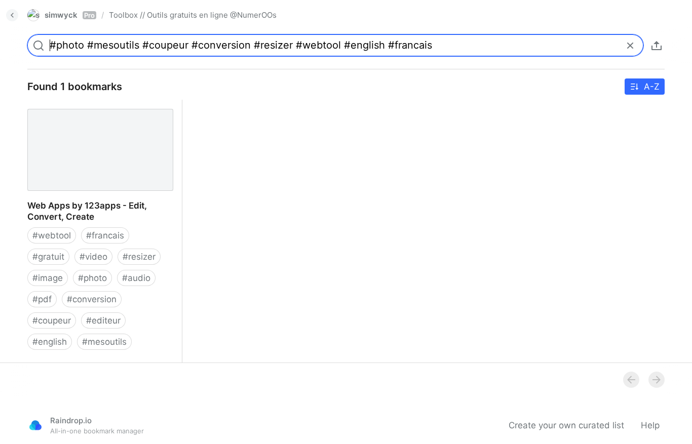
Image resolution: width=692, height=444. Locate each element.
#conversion (92, 299)
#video (93, 257)
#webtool (51, 235)
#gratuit (48, 257)
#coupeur (51, 320)
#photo (92, 278)
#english (49, 342)
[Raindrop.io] (35, 425)
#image (47, 278)
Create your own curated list (566, 425)
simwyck (70, 15)
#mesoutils (104, 342)
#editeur (103, 320)
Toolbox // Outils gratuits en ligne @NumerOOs (193, 15)
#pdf (42, 299)
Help (650, 425)
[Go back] (12, 15)
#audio (136, 278)
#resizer (139, 257)
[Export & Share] (656, 45)
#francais (105, 235)
